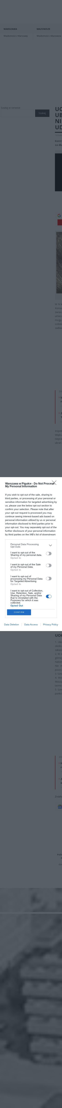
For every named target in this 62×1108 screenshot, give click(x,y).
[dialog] (31, 554)
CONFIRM (19, 612)
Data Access (31, 624)
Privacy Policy (50, 624)
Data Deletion (11, 624)
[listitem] (31, 545)
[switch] (48, 553)
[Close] (55, 484)
